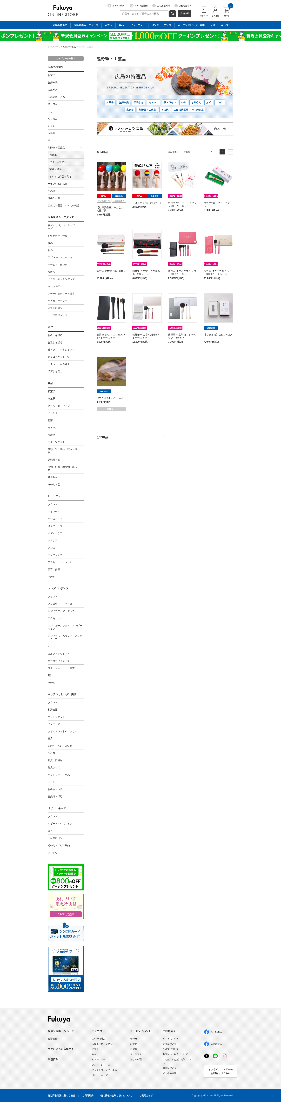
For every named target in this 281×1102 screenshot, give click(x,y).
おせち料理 (136, 1059)
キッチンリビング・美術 (191, 25)
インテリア (54, 724)
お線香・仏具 (55, 789)
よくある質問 (163, 5)
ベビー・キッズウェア (60, 823)
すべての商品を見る (60, 176)
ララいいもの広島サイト (62, 1048)
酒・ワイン (170, 102)
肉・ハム (154, 102)
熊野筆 (53, 154)
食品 (121, 25)
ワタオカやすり (58, 162)
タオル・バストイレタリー (62, 731)
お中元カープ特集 (57, 235)
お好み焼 (124, 102)
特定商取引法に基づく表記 (61, 1095)
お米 (208, 102)
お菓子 (110, 102)
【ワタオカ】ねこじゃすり (111, 398)
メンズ (51, 547)
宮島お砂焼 (55, 169)
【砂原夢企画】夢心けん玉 (147, 202)
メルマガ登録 (141, 5)
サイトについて (171, 1038)
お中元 (133, 1043)
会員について (169, 1067)
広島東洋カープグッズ (86, 25)
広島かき (139, 102)
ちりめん (53, 118)
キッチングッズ (56, 716)
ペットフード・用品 (59, 774)
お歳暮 (133, 1049)
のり (183, 102)
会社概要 (52, 1038)
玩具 (50, 830)
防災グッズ (54, 767)
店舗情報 (53, 1059)
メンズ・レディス (161, 25)
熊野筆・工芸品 (85, 47)
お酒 (50, 250)
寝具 (50, 738)
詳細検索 (185, 13)
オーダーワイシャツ (59, 660)
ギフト (108, 25)
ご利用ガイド (185, 5)
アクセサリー (55, 618)
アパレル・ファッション (61, 257)
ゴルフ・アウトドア (59, 653)
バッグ (51, 646)
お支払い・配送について (175, 1054)
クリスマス (136, 1054)
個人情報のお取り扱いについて (116, 1095)
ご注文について (171, 1049)
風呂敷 (51, 753)
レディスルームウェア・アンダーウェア (65, 637)
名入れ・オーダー (57, 300)
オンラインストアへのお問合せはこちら (220, 1071)
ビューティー (137, 25)
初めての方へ (118, 5)
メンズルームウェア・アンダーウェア (65, 627)
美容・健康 (54, 569)
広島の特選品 (60, 25)
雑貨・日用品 (55, 760)
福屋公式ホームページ (61, 1031)
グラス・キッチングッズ (61, 279)
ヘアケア (53, 540)
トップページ (54, 47)
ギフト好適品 (55, 308)
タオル (51, 271)
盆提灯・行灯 (55, 796)
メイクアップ (55, 526)
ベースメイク (55, 518)
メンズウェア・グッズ (60, 603)
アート (51, 782)
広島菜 (51, 133)
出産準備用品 (55, 838)
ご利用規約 (88, 1095)
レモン (51, 125)
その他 (51, 191)
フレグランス (55, 555)
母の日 (133, 1038)
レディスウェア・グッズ (61, 611)
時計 (50, 675)
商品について (169, 1043)
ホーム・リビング (57, 264)
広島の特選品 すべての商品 (64, 205)
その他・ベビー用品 (59, 845)
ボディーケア (55, 533)
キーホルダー (55, 286)
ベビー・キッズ (219, 25)
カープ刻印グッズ (57, 315)
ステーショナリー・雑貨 (61, 293)
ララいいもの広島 (57, 183)
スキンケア (54, 511)
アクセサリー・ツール (60, 562)
